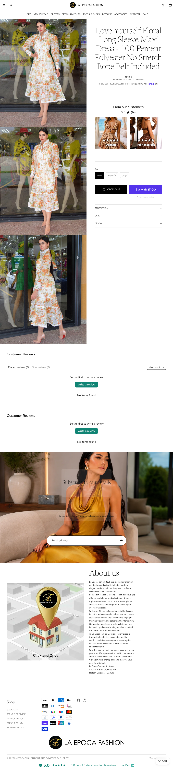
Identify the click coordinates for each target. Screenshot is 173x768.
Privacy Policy (15, 718)
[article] (111, 133)
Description (101, 208)
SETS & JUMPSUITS (71, 14)
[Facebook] (79, 700)
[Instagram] (84, 700)
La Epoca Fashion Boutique (29, 758)
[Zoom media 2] (43, 181)
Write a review (86, 384)
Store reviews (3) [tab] (41, 367)
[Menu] (4, 5)
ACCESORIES (120, 14)
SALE (145, 14)
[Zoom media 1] (43, 73)
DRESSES (55, 14)
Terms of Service (16, 714)
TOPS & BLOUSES (91, 14)
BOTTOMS (107, 14)
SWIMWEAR (135, 14)
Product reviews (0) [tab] (18, 367)
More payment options (146, 197)
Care (97, 215)
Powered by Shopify (57, 758)
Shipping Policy (15, 727)
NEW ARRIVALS (41, 14)
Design (98, 223)
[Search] (11, 5)
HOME (28, 14)
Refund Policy (15, 723)
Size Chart (12, 709)
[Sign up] (121, 540)
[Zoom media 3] (43, 289)
